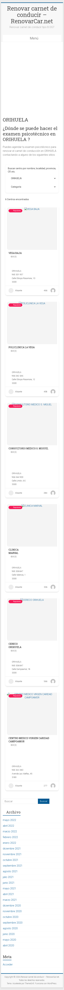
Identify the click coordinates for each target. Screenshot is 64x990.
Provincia (12, 186)
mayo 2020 (9, 939)
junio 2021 (9, 882)
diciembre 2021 (12, 848)
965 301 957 (17, 274)
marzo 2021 (10, 899)
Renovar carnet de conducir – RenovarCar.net (32, 14)
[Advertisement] (32, 75)
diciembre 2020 (12, 905)
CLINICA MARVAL (14, 551)
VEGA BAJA (15, 253)
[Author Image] (53, 290)
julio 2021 (8, 877)
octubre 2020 (10, 917)
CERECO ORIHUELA (15, 645)
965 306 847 (17, 571)
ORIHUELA (16, 271)
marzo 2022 (10, 831)
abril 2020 (8, 945)
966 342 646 (17, 376)
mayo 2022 (9, 820)
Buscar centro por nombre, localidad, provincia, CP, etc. (32, 170)
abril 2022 (8, 825)
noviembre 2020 (12, 911)
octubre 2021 (10, 860)
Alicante (18, 290)
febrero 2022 (10, 837)
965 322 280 (17, 770)
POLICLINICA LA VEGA (22, 347)
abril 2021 (8, 894)
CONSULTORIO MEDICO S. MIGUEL (28, 448)
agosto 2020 (10, 928)
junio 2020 (9, 934)
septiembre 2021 (12, 865)
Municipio (13, 178)
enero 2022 (9, 842)
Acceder (8, 964)
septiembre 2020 (12, 922)
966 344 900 (17, 477)
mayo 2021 (9, 888)
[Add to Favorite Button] (39, 258)
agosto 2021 (10, 871)
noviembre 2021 (12, 854)
